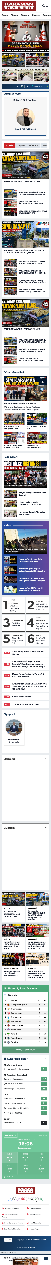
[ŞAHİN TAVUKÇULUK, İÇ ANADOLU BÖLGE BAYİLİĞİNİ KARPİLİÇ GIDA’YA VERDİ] (37, 930)
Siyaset (36, 15)
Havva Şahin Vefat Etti (23, 697)
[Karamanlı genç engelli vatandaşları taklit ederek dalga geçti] (10, 570)
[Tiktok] (28, 1199)
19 (45, 50)
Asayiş (5, 15)
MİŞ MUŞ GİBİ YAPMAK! (25, 100)
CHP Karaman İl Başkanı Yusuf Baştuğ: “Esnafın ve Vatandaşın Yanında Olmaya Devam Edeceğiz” (29, 664)
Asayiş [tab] (9, 145)
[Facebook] (10, 1199)
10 (24, 50)
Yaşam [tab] (21, 145)
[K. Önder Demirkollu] (25, 117)
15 (36, 50)
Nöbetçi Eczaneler (12, 1208)
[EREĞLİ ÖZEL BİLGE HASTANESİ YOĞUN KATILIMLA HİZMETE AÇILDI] (37, 60)
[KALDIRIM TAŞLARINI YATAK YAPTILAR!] (13, 60)
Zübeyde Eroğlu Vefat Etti (17, 640)
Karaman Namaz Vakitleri (10, 1215)
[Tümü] (46, 714)
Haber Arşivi (34, 1229)
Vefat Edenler (17, 620)
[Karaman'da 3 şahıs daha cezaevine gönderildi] (10, 560)
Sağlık (7, 940)
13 (31, 50)
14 (34, 50)
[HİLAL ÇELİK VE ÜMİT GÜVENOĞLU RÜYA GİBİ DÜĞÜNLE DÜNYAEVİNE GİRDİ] (10, 503)
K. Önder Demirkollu (25, 129)
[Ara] (43, 6)
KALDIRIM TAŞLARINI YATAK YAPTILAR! (14, 608)
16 (38, 50)
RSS (9, 1240)
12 (29, 50)
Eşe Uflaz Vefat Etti (16, 624)
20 (48, 50)
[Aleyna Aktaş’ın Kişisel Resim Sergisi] (10, 494)
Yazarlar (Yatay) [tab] (13, 94)
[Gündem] (46, 828)
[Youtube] (23, 1199)
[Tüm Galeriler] (46, 457)
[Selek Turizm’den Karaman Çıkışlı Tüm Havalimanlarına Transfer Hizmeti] (37, 959)
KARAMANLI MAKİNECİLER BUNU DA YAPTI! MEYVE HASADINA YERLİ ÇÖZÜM (42, 607)
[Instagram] (19, 1199)
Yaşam (14, 15)
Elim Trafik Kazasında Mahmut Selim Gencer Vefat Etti (40, 641)
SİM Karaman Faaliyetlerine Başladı (42, 626)
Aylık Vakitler (10, 1177)
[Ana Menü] (47, 6)
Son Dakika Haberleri (12, 1229)
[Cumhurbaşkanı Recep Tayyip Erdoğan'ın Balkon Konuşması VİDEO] (10, 580)
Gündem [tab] (33, 145)
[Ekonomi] (46, 759)
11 (27, 50)
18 (43, 50)
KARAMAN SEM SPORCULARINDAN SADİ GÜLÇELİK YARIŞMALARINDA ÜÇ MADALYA (29, 686)
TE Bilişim (31, 1247)
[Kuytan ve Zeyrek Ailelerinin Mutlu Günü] (10, 513)
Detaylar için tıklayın (25, 1050)
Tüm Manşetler (35, 1223)
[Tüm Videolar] (46, 525)
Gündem (25, 15)
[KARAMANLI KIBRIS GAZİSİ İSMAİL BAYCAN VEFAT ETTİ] (13, 959)
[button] (47, 74)
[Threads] (32, 1199)
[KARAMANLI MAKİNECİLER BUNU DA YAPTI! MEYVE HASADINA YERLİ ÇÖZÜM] (37, 899)
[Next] (37, 1199)
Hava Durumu (35, 1208)
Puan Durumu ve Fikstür (13, 1223)
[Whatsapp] (41, 1199)
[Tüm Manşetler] (46, 372)
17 (41, 50)
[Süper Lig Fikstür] (46, 1059)
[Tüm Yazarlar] (46, 94)
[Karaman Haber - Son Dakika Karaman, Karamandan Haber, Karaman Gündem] (19, 6)
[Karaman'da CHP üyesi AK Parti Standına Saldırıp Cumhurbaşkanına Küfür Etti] (10, 589)
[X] (14, 1199)
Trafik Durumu (34, 1214)
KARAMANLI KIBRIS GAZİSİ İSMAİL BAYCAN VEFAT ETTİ (12, 973)
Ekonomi (39, 601)
